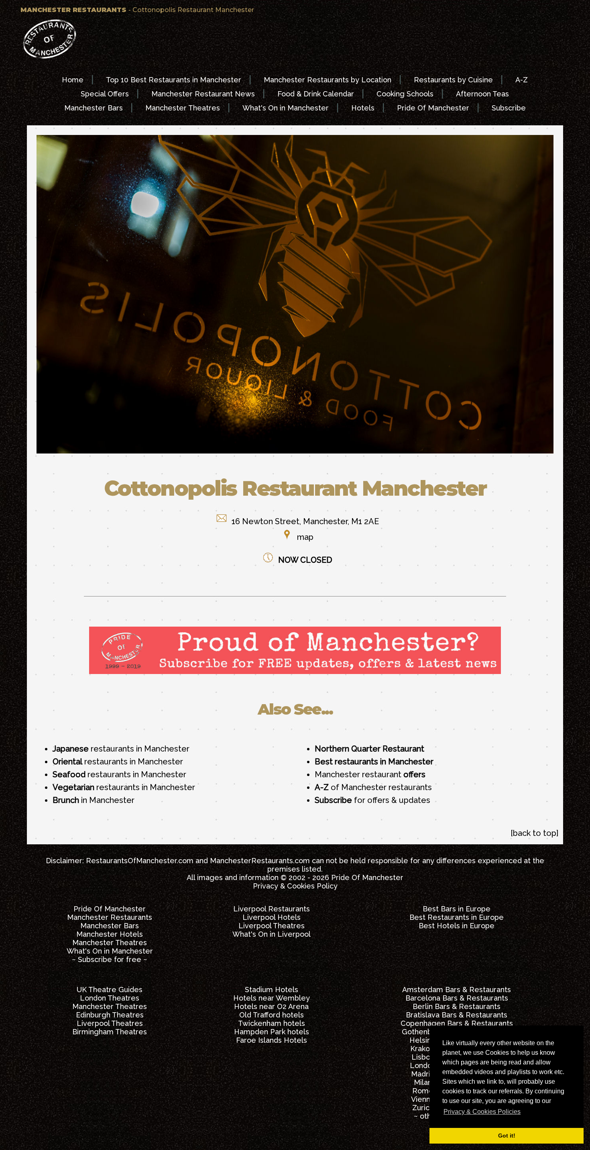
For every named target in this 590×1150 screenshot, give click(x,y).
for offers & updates (372, 800)
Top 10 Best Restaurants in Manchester (173, 80)
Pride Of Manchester (433, 108)
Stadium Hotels (271, 989)
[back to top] (534, 833)
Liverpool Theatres (271, 925)
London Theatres (109, 998)
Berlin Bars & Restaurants (456, 1006)
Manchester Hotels (109, 934)
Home (72, 80)
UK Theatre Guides (109, 989)
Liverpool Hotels (271, 917)
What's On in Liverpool (271, 934)
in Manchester (93, 800)
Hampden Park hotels (271, 1031)
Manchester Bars (93, 108)
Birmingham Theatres (109, 1031)
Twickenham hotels (271, 1023)
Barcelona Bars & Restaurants (456, 998)
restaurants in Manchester (121, 749)
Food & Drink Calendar (315, 94)
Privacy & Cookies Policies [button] (482, 1111)
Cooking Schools (404, 94)
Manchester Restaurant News (203, 94)
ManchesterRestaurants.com (260, 860)
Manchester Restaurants (109, 917)
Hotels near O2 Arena (271, 1006)
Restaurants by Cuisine (453, 80)
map (305, 537)
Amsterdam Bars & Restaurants (456, 989)
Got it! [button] (506, 1135)
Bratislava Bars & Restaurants (456, 1015)
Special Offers (105, 94)
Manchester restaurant (370, 774)
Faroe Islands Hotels (271, 1040)
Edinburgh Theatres (110, 1015)
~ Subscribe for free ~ (109, 959)
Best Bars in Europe (456, 909)
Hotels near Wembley (271, 998)
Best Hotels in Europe (456, 925)
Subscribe (509, 108)
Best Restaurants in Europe (456, 917)
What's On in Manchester (285, 108)
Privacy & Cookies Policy (295, 886)
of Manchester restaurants (373, 787)
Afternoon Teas (482, 94)
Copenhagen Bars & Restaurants (457, 1023)
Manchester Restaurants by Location (327, 80)
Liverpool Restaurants (271, 909)
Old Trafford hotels (271, 1015)
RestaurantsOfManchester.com (139, 860)
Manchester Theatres (182, 108)
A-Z (521, 80)
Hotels (362, 108)
